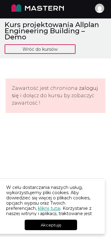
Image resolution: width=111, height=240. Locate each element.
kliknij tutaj (49, 208)
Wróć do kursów (40, 49)
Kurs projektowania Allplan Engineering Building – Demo (52, 30)
